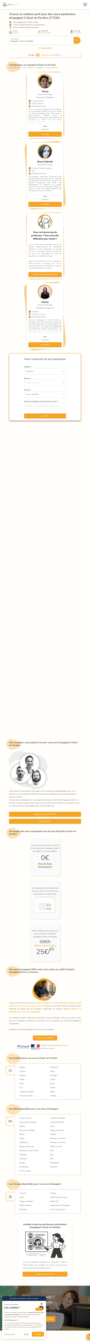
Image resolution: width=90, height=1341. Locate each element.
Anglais (22, 1067)
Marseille (23, 1154)
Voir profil (45, 134)
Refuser (26, 1334)
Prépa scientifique (26, 1201)
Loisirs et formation (57, 1209)
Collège (53, 1193)
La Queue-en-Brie (57, 1122)
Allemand (54, 1067)
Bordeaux (54, 1167)
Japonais (22, 1075)
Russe (52, 1083)
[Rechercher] (77, 40)
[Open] (63, 371)
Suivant (45, 416)
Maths (52, 1091)
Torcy (52, 1126)
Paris (52, 1150)
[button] (45, 40)
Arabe (21, 1079)
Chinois (22, 1071)
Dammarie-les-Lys (26, 1146)
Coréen (53, 1087)
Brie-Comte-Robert (27, 1130)
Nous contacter (45, 821)
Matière (28, 367)
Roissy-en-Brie (25, 1118)
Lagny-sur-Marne (57, 1130)
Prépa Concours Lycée (58, 1197)
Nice (51, 1158)
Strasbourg (23, 1167)
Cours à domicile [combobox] (32, 394)
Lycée (21, 1197)
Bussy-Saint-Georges (28, 1122)
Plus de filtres (46, 48)
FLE (20, 1087)
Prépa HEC (54, 1201)
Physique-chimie (25, 1095)
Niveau (27, 378)
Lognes (22, 1126)
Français (53, 1095)
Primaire (22, 1193)
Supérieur (23, 1209)
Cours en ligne (25, 1171)
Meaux (22, 1134)
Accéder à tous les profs (45, 1274)
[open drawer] (85, 4)
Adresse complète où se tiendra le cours (41, 401)
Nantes (22, 1163)
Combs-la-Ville (56, 1146)
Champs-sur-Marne (58, 1142)
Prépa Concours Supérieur (60, 1205)
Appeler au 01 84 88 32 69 (45, 814)
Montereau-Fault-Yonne (28, 1150)
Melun (21, 1138)
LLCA (21, 1083)
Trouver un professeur (45, 1038)
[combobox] (42, 371)
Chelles (53, 1134)
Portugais (54, 1075)
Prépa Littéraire (25, 1205)
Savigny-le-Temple (57, 1138)
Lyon (52, 1154)
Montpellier (54, 1163)
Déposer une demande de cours (45, 274)
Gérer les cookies (9, 1334)
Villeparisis (23, 1142)
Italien (52, 1071)
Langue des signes (26, 1091)
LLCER (52, 1079)
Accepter (38, 1334)
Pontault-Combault (57, 1118)
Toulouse (23, 1158)
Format (27, 390)
